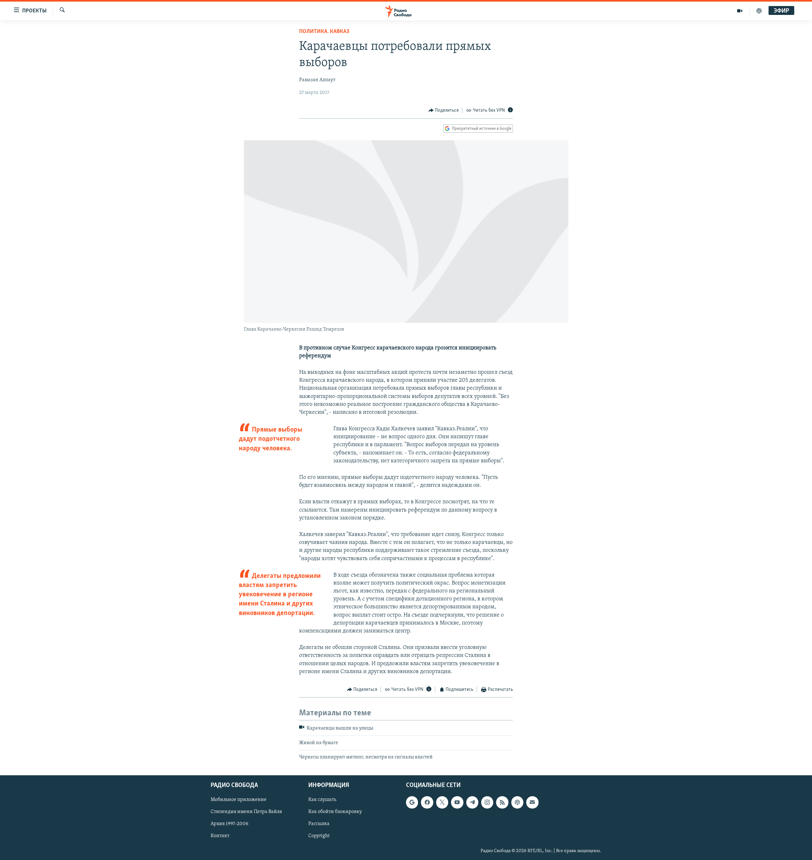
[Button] (444, 110)
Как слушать (322, 799)
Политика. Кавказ (324, 32)
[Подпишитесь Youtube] (457, 802)
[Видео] (740, 11)
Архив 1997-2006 (229, 823)
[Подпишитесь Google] (412, 802)
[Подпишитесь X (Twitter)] (442, 802)
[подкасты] (759, 11)
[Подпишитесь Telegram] (472, 802)
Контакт (220, 835)
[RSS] (502, 802)
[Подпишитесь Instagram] (487, 802)
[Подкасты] (517, 802)
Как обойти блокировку (335, 811)
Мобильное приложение (238, 799)
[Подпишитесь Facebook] (427, 802)
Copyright (319, 835)
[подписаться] (532, 802)
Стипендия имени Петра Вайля (246, 811)
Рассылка (319, 823)
